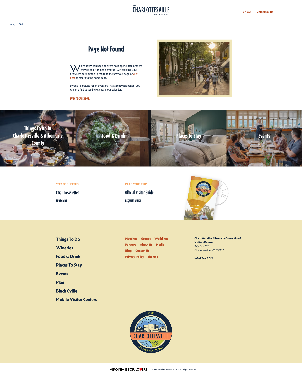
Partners (130, 245)
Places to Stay (69, 265)
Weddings (161, 239)
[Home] (151, 10)
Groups (146, 239)
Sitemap (153, 257)
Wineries (64, 247)
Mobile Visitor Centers (76, 299)
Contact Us (142, 251)
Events (62, 273)
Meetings (131, 239)
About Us (146, 245)
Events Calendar (79, 98)
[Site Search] (280, 9)
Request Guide (133, 201)
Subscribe (61, 201)
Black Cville (66, 291)
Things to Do (68, 239)
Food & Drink (68, 256)
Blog (128, 251)
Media (160, 245)
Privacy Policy (134, 257)
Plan (60, 282)
